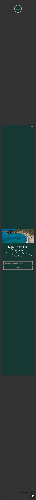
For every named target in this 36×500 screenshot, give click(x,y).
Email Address (7, 260)
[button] (32, 496)
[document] (18, 250)
